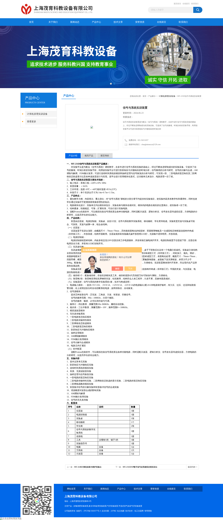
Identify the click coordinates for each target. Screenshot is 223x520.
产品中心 (96, 22)
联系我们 (195, 4)
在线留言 (186, 4)
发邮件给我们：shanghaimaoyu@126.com (144, 144)
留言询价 (105, 155)
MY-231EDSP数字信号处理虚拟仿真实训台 (140, 467)
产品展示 (151, 96)
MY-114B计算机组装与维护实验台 (87, 467)
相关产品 (89, 155)
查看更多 (31, 121)
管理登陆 (148, 511)
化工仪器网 (139, 511)
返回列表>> (192, 467)
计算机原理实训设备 (37, 114)
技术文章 (118, 22)
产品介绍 (73, 155)
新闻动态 (74, 22)
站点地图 (120, 511)
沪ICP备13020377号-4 (92, 511)
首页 (31, 22)
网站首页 (71, 489)
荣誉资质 (139, 22)
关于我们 (53, 22)
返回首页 (177, 4)
